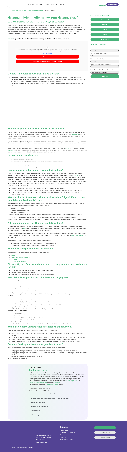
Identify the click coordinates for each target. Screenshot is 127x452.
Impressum (13, 447)
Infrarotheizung (57, 382)
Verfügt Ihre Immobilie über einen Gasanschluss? (102, 69)
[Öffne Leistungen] (34, 4)
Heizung (76, 175)
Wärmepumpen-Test (71, 380)
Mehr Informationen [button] (47, 53)
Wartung (67, 148)
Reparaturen (11, 150)
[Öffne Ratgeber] (65, 4)
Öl (30, 228)
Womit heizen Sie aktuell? (96, 48)
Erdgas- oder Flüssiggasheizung (20, 257)
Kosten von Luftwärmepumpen (38, 382)
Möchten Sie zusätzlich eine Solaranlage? (100, 64)
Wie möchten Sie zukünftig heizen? (99, 58)
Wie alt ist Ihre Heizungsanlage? (98, 53)
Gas (24, 228)
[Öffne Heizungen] (42, 4)
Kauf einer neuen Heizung (78, 235)
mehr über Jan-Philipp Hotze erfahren (40, 388)
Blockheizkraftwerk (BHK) (18, 261)
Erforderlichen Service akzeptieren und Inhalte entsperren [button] (47, 61)
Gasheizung (75, 134)
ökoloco (10, 39)
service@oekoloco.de (52, 384)
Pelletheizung (15, 259)
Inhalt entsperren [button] (47, 56)
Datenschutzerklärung (22, 447)
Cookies (31, 447)
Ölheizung (14, 255)
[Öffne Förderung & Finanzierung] (57, 4)
